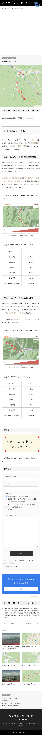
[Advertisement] (21, 33)
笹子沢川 (27, 615)
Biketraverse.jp (29, 118)
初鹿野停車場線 (18, 608)
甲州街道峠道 (19, 181)
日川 (32, 168)
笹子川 (21, 307)
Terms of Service (8, 566)
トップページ (6, 723)
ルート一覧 (15, 723)
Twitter (19, 719)
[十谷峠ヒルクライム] (30, 623)
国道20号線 (17, 165)
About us (21, 723)
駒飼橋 (6, 617)
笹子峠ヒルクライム (14, 615)
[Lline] (18, 110)
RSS (26, 719)
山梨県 (14, 143)
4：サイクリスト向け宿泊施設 (10, 705)
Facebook (22, 719)
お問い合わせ (21, 726)
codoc (37, 596)
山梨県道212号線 (18, 610)
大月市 (18, 143)
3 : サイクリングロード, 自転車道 (11, 703)
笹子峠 (4, 140)
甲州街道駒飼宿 (29, 178)
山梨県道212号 (7, 178)
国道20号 (8, 307)
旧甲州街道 (36, 610)
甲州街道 (24, 165)
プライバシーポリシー (32, 723)
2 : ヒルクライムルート (9, 58)
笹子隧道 (33, 143)
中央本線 (11, 146)
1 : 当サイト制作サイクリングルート (12, 698)
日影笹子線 (15, 178)
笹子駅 (24, 146)
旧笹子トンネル (30, 184)
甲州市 (24, 143)
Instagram (16, 719)
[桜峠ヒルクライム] (11, 623)
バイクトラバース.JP (21, 716)
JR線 (6, 608)
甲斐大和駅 (17, 146)
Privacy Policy (8, 563)
